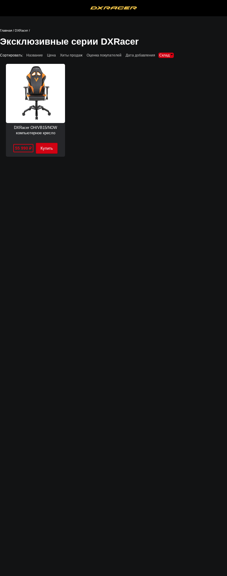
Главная (6, 30)
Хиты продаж (71, 55)
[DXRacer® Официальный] (113, 8)
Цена (51, 55)
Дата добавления (140, 55)
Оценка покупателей (104, 55)
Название (34, 55)
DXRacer (21, 30)
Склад (165, 55)
